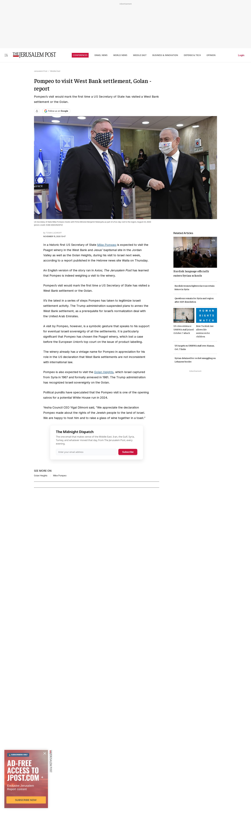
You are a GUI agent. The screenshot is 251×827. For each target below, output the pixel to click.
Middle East (55, 71)
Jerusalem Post (40, 71)
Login (241, 55)
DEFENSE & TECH (192, 55)
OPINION (211, 55)
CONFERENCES (80, 55)
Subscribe (127, 452)
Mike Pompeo (106, 245)
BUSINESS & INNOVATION (165, 55)
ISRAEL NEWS (100, 55)
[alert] (26, 794)
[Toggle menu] (6, 55)
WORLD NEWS (120, 55)
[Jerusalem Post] (32, 55)
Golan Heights (103, 372)
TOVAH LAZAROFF (54, 233)
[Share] (37, 111)
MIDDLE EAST (140, 55)
